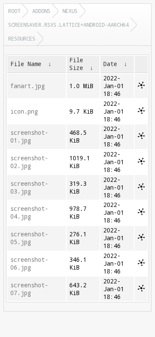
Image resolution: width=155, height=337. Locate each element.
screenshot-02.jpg (29, 162)
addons (41, 10)
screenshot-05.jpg (29, 238)
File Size (76, 64)
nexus (70, 10)
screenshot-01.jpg (29, 136)
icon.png (24, 111)
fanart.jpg (27, 86)
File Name (25, 64)
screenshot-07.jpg (29, 289)
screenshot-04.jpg (29, 212)
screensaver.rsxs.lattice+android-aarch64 (68, 24)
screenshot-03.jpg (29, 187)
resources (21, 38)
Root (14, 10)
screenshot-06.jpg (29, 263)
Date (110, 64)
